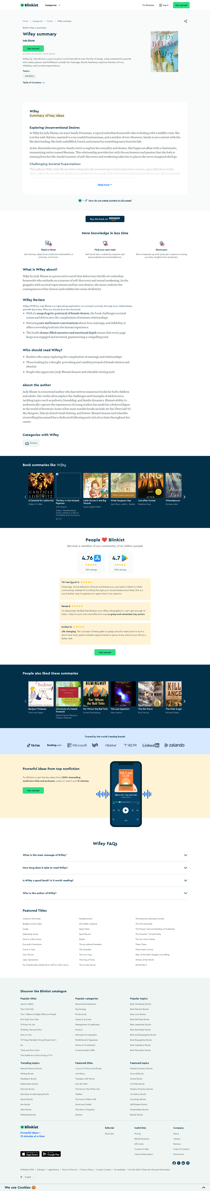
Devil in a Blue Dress (32, 939)
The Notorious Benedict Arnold (149, 918)
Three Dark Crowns (144, 949)
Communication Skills (85, 1050)
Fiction (50, 21)
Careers (176, 1139)
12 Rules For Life (27, 1024)
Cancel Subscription (143, 1154)
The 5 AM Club (27, 1009)
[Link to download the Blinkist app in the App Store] (29, 1154)
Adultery (29, 75)
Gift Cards (138, 1144)
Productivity (81, 1014)
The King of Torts (87, 959)
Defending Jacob (30, 934)
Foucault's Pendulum (32, 944)
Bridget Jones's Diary (32, 924)
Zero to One (26, 1035)
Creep (25, 929)
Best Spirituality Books (140, 1029)
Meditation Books (28, 1078)
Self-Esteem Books (138, 1104)
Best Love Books (138, 1014)
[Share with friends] (185, 21)
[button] (105, 855)
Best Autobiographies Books (143, 1035)
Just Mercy (80, 1073)
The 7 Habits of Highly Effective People (38, 1014)
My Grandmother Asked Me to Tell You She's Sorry (46, 965)
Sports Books (26, 1099)
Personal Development (85, 1004)
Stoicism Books (27, 1089)
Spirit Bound (85, 934)
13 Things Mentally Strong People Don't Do (38, 1042)
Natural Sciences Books (31, 1068)
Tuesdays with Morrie (85, 1078)
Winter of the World (144, 959)
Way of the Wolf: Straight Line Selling (152, 954)
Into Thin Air (28, 954)
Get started (181, 5)
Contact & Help (141, 1149)
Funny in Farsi (29, 949)
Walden (78, 1094)
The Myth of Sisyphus (85, 1109)
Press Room (178, 1154)
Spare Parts (84, 929)
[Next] (184, 497)
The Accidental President (90, 944)
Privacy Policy (86, 1169)
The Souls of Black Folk (85, 1099)
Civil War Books (137, 1084)
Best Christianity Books (140, 1004)
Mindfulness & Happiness (86, 1040)
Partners (177, 1144)
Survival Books (137, 1073)
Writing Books (27, 1073)
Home (25, 21)
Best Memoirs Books (139, 1009)
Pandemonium (85, 918)
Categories (51, 5)
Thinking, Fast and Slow (31, 1029)
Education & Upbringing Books (34, 1094)
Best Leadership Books (140, 1024)
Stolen (82, 939)
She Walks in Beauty (88, 924)
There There (140, 944)
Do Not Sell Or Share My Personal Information (149, 1169)
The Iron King (85, 954)
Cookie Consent (103, 1169)
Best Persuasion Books (140, 1050)
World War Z (141, 965)
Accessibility (119, 1169)
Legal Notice (53, 1169)
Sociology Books (138, 1099)
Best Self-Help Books (139, 1019)
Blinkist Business (141, 1139)
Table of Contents (32, 82)
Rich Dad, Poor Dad (29, 1019)
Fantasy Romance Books (141, 1068)
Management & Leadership (87, 1024)
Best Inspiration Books (140, 1045)
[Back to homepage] (29, 5)
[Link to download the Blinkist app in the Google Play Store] (51, 1154)
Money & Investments (85, 1045)
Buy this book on (99, 219)
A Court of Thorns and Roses (88, 1068)
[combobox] (30, 1177)
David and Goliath (83, 1104)
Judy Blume (29, 40)
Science (79, 1029)
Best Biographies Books (141, 1040)
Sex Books (25, 1104)
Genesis (78, 1114)
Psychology (80, 1009)
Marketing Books (28, 1114)
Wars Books (25, 1109)
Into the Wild (81, 1084)
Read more (103, 184)
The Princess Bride (143, 924)
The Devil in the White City (87, 1089)
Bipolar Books (136, 1114)
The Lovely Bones (87, 965)
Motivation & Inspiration (86, 1035)
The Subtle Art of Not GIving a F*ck (36, 1055)
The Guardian (85, 949)
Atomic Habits (26, 1004)
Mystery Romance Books (141, 1089)
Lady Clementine (30, 959)
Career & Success (83, 1019)
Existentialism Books (139, 1109)
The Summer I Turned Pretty (148, 934)
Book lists (109, 1133)
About (176, 1133)
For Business (148, 5)
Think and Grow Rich (30, 1050)
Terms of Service (69, 1169)
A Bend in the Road (31, 918)
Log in (165, 5)
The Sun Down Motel (145, 939)
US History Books (138, 1094)
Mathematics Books (29, 1084)
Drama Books (136, 1078)
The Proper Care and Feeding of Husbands (154, 929)
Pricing (137, 1133)
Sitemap (41, 1169)
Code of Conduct (181, 1149)
